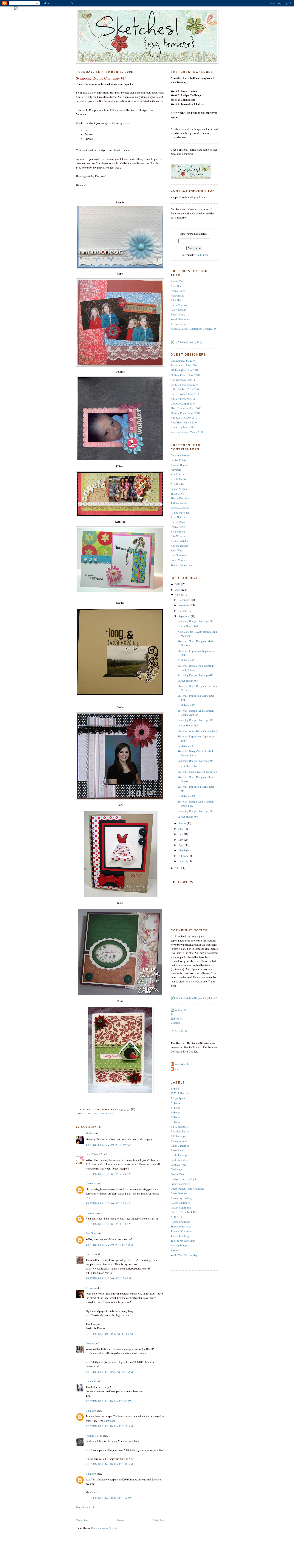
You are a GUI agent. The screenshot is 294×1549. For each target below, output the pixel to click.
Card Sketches (178, 1164)
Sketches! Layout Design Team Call (197, 772)
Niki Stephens (178, 484)
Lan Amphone (178, 310)
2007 (178, 868)
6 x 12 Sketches (179, 1127)
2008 (178, 595)
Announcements (179, 1141)
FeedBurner (201, 255)
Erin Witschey (179, 536)
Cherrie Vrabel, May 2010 (185, 394)
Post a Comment (85, 1507)
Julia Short (177, 300)
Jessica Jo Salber (180, 541)
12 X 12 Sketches (180, 1093)
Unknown (91, 1183)
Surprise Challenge (181, 1226)
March (182, 850)
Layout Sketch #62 (188, 725)
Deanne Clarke (94, 1436)
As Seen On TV (179, 1031)
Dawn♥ (90, 1343)
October (183, 611)
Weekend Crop (179, 1245)
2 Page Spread (178, 1098)
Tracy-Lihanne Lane (182, 565)
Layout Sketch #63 (188, 680)
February (183, 856)
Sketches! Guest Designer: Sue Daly (198, 731)
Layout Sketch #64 (188, 626)
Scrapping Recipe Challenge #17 (195, 621)
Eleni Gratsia (178, 531)
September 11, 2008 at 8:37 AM (109, 1372)
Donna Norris (178, 291)
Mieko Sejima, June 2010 (184, 370)
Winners (175, 1250)
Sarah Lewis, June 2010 (184, 365)
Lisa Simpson (178, 555)
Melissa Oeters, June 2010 (185, 375)
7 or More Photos (180, 1131)
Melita (89, 1133)
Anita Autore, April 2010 (184, 399)
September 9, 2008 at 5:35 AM (109, 1203)
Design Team (178, 1174)
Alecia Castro (178, 281)
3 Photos (175, 1108)
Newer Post (82, 1520)
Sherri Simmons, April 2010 (186, 408)
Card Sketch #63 (186, 660)
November (184, 605)
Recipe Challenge (100, 1113)
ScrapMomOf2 (94, 1154)
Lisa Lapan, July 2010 (183, 360)
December (184, 600)
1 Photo (175, 1088)
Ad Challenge (178, 1136)
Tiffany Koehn (179, 503)
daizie (175, 1069)
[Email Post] (132, 1109)
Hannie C (91, 1381)
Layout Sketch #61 (188, 766)
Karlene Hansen (179, 546)
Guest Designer (179, 1193)
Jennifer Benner (179, 465)
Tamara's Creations (181, 1231)
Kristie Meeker (179, 479)
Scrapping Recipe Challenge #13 (195, 811)
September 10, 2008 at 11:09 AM (110, 1334)
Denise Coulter (179, 460)
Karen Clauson (179, 305)
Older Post (158, 1520)
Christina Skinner (180, 455)
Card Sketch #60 (186, 796)
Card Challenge (179, 1155)
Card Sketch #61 (186, 746)
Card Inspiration (179, 1160)
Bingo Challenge (180, 1146)
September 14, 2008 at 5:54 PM (109, 1498)
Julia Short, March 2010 (184, 422)
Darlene (90, 1254)
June (181, 834)
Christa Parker (178, 522)
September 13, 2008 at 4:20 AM (109, 1426)
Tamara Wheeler (181, 1064)
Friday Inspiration (180, 1184)
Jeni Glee (91, 1233)
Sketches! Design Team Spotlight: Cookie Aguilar (196, 713)
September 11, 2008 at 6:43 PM (109, 1401)
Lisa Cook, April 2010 (183, 403)
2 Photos (175, 1103)
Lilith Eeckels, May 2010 (185, 389)
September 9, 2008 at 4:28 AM (109, 1174)
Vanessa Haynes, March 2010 (187, 432)
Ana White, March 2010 (184, 418)
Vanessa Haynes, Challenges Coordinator (193, 329)
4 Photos (175, 1112)
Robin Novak (178, 314)
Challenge (176, 1169)
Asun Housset (178, 286)
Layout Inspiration (181, 1207)
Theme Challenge (180, 1236)
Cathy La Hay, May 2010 (184, 384)
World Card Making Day (184, 1255)
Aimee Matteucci (180, 512)
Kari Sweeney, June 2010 (184, 380)
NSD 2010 (176, 1217)
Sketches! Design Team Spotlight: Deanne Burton (196, 753)
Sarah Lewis (177, 493)
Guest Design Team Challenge (187, 1188)
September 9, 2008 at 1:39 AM (109, 1144)
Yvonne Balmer (179, 324)
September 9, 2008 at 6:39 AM (109, 1224)
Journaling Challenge (182, 1198)
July (181, 829)
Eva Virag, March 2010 (183, 427)
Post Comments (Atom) (104, 1528)
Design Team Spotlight (183, 1179)
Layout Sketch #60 (188, 816)
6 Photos (175, 1122)
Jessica (90, 1288)
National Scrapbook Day (184, 1212)
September (184, 616)
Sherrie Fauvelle (180, 498)
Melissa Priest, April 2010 (185, 413)
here (141, 1391)
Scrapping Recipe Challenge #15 (195, 720)
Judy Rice (176, 470)
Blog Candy (177, 1150)
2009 (178, 590)
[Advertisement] (126, 1513)
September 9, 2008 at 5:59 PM (108, 1278)
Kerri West (177, 550)
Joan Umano (177, 295)
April (181, 845)
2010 (178, 584)
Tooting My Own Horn (183, 1241)
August (182, 823)
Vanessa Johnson (180, 508)
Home (120, 1520)
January (182, 861)
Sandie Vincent (179, 489)
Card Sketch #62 (186, 705)
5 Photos (175, 1117)
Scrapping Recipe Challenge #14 (101, 78)
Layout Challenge (180, 1203)
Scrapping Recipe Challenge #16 (195, 675)
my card (110, 1421)
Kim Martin (177, 474)
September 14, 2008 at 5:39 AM (109, 1464)
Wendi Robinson (180, 319)
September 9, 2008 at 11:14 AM (109, 1244)
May (181, 840)
